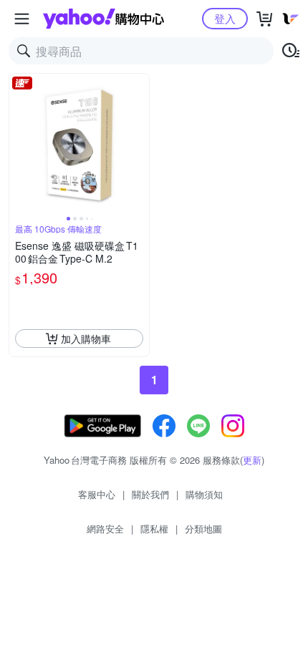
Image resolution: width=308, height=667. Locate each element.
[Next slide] (139, 144)
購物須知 (204, 494)
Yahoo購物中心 (103, 19)
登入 (225, 18)
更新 (252, 460)
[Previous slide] (18, 144)
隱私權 (154, 528)
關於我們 (150, 494)
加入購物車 (86, 338)
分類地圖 (203, 528)
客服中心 (96, 494)
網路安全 (105, 528)
